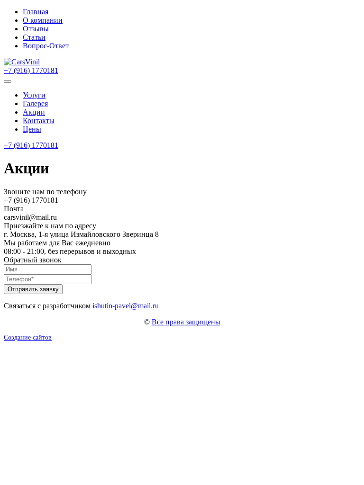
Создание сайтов (28, 337)
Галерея (35, 103)
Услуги (34, 95)
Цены (32, 129)
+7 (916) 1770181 (31, 70)
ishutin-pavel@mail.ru (125, 306)
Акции (34, 112)
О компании (43, 20)
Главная (35, 12)
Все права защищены (186, 322)
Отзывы (36, 29)
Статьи (34, 37)
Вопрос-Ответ (46, 46)
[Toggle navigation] (7, 81)
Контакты (39, 121)
